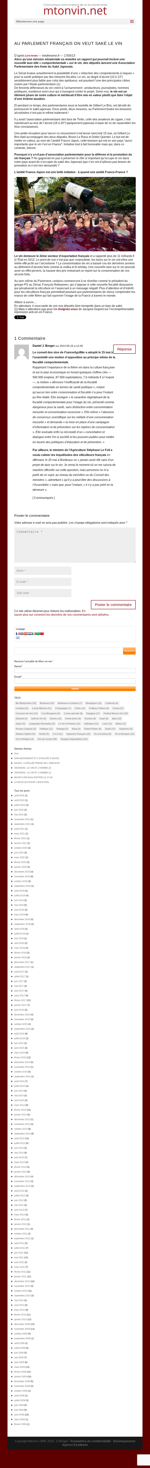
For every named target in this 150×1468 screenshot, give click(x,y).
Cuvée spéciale (73, 713)
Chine (80, 708)
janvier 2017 (20, 1005)
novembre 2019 (22, 876)
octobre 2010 (20, 1291)
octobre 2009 (20, 1333)
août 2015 (19, 1033)
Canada (22, 708)
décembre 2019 (22, 871)
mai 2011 (18, 1257)
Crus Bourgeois (50, 713)
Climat (117, 708)
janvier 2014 (20, 1114)
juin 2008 (19, 1405)
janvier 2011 (20, 1276)
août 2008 (19, 1395)
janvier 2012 (20, 1224)
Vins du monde (47, 739)
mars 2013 (19, 1162)
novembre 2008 (22, 1386)
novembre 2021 (22, 819)
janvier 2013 (20, 1172)
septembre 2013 (22, 1133)
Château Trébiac (99, 708)
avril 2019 (19, 910)
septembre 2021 (22, 824)
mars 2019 (19, 914)
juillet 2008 (19, 1400)
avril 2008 (19, 1414)
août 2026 (19, 795)
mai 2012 (19, 1205)
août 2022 (19, 800)
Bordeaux (47, 703)
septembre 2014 (22, 1076)
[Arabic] (38, 633)
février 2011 (20, 1272)
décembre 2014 (22, 1062)
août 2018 (19, 929)
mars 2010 (19, 1310)
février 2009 (20, 1372)
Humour (90, 718)
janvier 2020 (20, 867)
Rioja (76, 729)
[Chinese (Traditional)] (42, 633)
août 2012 (19, 1191)
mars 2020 (19, 857)
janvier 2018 (20, 957)
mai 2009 (19, 1357)
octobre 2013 (20, 1129)
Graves (55, 718)
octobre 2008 (20, 1391)
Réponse (124, 349)
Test (16, 753)
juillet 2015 (19, 1038)
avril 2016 (19, 1010)
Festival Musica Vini (116, 713)
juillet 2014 (19, 1086)
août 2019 (19, 891)
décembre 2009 (22, 1324)
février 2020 (20, 862)
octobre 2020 (20, 848)
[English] (22, 633)
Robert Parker (92, 729)
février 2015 (20, 1057)
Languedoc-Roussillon (42, 723)
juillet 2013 (19, 1143)
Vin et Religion (25, 739)
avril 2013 (19, 1157)
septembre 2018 (22, 924)
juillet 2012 (19, 1195)
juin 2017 (19, 981)
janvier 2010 (20, 1319)
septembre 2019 (22, 886)
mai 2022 (19, 814)
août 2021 (19, 829)
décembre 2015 (22, 1014)
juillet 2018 (19, 933)
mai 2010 (19, 1300)
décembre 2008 (22, 1381)
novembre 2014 (22, 1067)
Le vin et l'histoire (69, 723)
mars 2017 (19, 995)
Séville (44, 734)
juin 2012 (19, 1200)
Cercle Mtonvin (42, 708)
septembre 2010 (22, 1295)
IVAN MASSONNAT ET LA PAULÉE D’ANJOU (36, 758)
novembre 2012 (22, 1181)
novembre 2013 (22, 1124)
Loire (107, 723)
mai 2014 (19, 1095)
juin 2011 (18, 1252)
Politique (46, 729)
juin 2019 (19, 900)
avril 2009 (19, 1362)
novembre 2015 (22, 1019)
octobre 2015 (20, 1024)
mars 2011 (19, 1267)
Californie (111, 703)
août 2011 (19, 1243)
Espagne (93, 713)
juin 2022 (19, 810)
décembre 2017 (22, 962)
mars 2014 (19, 1105)
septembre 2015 (22, 1029)
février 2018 (20, 952)
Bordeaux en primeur (70, 703)
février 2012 (20, 1219)
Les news (31, 55)
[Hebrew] (18, 637)
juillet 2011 (19, 1248)
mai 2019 (19, 905)
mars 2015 (19, 1052)
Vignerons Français (78, 734)
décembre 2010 (22, 1281)
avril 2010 (19, 1305)
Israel (104, 718)
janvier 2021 (20, 843)
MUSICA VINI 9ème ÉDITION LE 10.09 (33, 777)
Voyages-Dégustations (74, 739)
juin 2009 (19, 1352)
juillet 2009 (19, 1348)
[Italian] (34, 633)
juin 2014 (19, 1091)
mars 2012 (19, 1214)
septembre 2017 (22, 967)
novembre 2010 (22, 1286)
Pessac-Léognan (26, 729)
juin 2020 (19, 852)
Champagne (63, 708)
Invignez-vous (68, 309)
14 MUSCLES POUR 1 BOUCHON (31, 782)
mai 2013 (19, 1152)
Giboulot (21, 718)
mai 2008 (19, 1410)
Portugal (62, 729)
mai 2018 (19, 938)
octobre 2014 (20, 1072)
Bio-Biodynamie (26, 703)
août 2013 (19, 1138)
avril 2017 (19, 991)
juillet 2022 (19, 805)
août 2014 (19, 1081)
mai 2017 (19, 986)
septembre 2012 (22, 1186)
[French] (18, 633)
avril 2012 (19, 1210)
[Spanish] (26, 633)
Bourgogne (94, 703)
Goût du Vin (38, 718)
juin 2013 (19, 1148)
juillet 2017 (19, 976)
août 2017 (19, 971)
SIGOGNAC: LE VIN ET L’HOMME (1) (32, 772)
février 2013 (20, 1167)
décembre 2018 (22, 919)
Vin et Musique (124, 734)
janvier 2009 (20, 1376)
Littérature (91, 723)
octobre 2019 (20, 881)
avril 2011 (19, 1262)
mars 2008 (19, 1419)
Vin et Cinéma (102, 734)
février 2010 (20, 1314)
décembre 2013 (22, 1119)
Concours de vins (27, 713)
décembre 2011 (22, 1229)
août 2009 (19, 1343)
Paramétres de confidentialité (90, 1441)
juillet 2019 (19, 895)
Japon (20, 723)
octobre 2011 (20, 1233)
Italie (116, 718)
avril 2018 (19, 943)
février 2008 (20, 1424)
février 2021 (20, 838)
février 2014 (20, 1110)
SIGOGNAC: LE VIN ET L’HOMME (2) (32, 768)
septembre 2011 (22, 1238)
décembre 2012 (22, 1176)
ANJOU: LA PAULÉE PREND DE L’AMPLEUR (37, 763)
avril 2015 (19, 1048)
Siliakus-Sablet (25, 734)
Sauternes (126, 729)
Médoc (121, 723)
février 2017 (20, 1000)
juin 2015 (19, 1043)
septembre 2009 (22, 1338)
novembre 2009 (22, 1329)
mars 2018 (19, 948)
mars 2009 (19, 1367)
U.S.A (58, 734)
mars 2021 (19, 833)
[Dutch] (30, 633)
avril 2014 (19, 1100)
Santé (110, 729)
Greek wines (73, 718)
